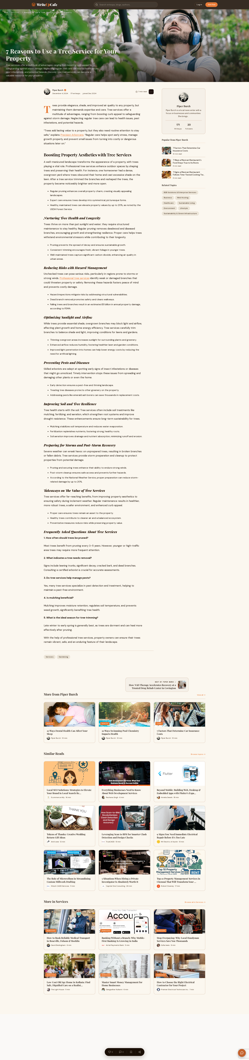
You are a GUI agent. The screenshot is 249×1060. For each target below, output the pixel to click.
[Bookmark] (131, 1052)
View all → (201, 695)
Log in (199, 4)
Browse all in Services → (195, 902)
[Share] (139, 1052)
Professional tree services (74, 278)
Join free (211, 4)
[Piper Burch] (47, 91)
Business (168, 197)
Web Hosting (182, 197)
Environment (169, 208)
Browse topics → (198, 754)
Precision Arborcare (72, 134)
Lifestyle (184, 208)
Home (6, 13)
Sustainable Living (187, 203)
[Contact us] (242, 1053)
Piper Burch (57, 90)
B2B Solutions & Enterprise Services (180, 192)
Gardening (63, 657)
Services (15, 13)
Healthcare (169, 203)
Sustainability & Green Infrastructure (180, 213)
